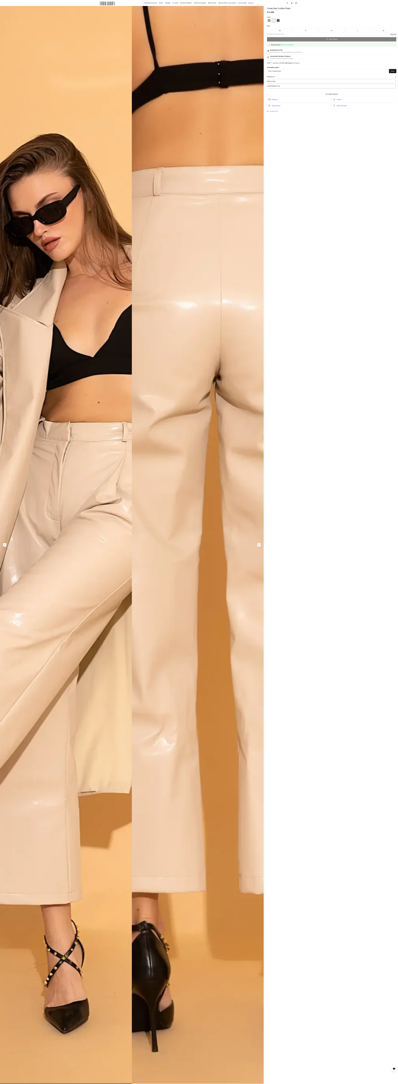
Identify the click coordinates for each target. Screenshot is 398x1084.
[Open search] (287, 3)
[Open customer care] (394, 1069)
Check (393, 71)
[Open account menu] (291, 3)
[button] (259, 545)
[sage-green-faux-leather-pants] (269, 20)
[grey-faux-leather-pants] (278, 20)
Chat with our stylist (287, 45)
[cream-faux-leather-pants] (274, 20)
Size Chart (393, 34)
